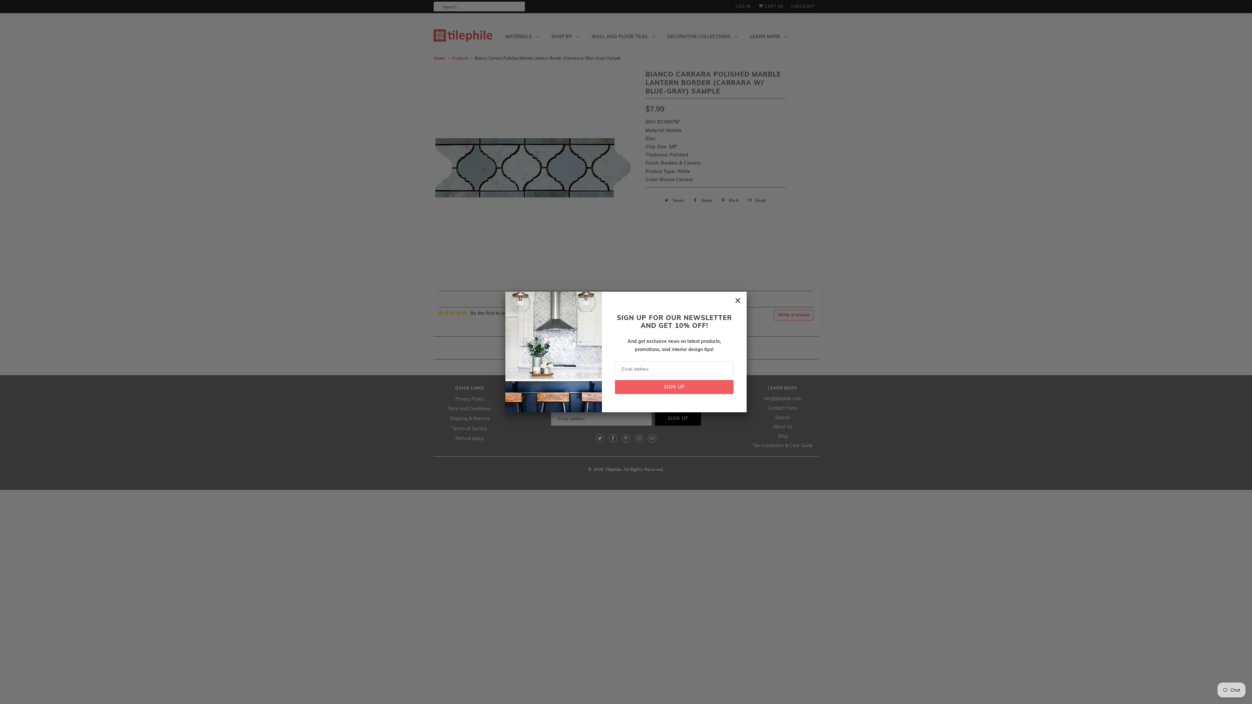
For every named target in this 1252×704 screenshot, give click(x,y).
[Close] (738, 300)
